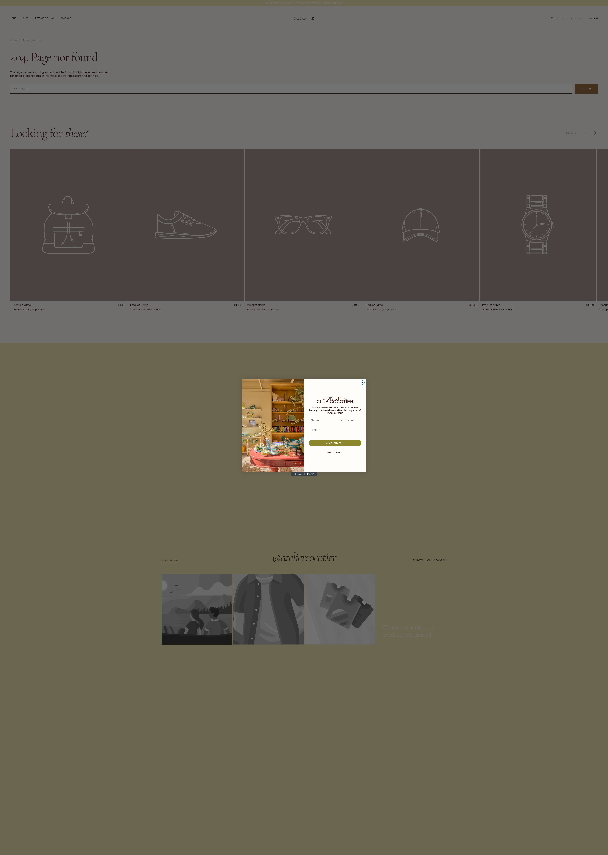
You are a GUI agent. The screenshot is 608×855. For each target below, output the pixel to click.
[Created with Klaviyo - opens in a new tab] (304, 474)
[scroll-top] (600, 847)
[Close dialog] (362, 382)
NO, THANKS (335, 452)
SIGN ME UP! (335, 442)
